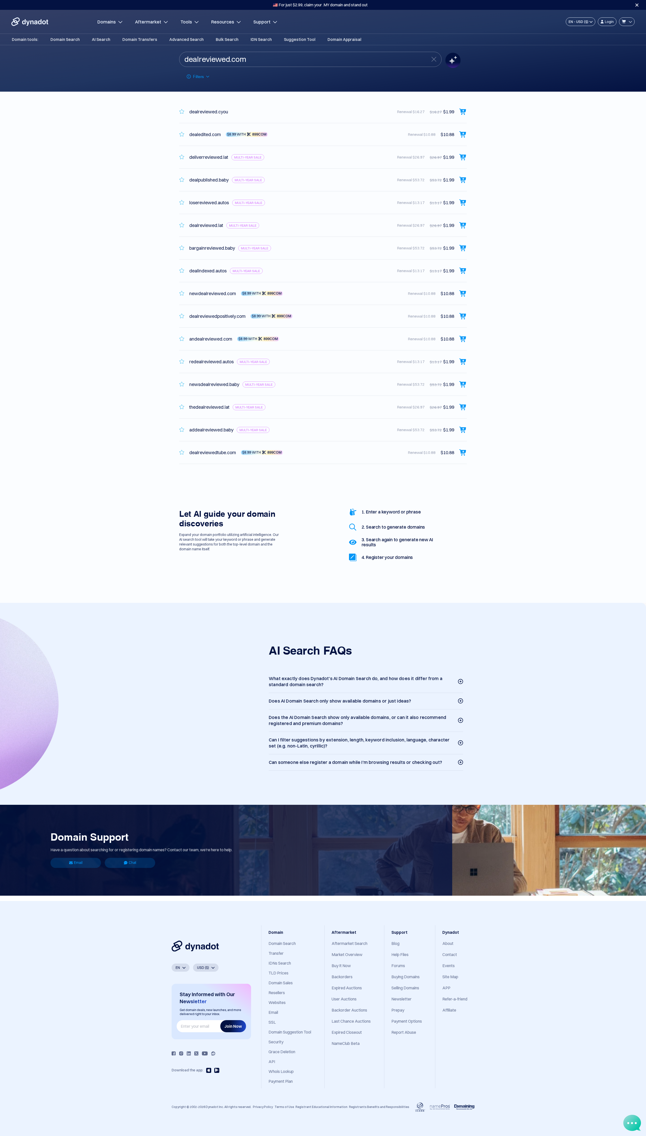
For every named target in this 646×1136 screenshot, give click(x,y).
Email (78, 862)
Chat (132, 862)
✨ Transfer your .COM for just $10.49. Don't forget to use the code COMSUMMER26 (320, 4)
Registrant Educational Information (321, 1107)
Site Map (450, 976)
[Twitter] (196, 1053)
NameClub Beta (346, 1043)
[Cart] (627, 21)
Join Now (233, 1026)
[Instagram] (181, 1053)
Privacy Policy (263, 1107)
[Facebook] (174, 1053)
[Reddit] (213, 1053)
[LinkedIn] (189, 1053)
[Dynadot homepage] (29, 21)
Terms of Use (284, 1107)
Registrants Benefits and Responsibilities (379, 1107)
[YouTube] (205, 1053)
